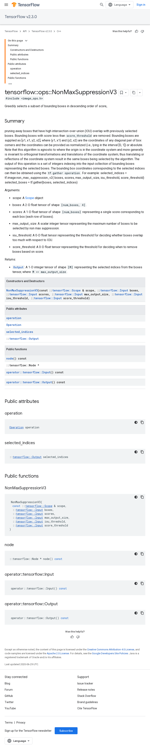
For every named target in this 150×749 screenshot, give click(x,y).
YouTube (10, 708)
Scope (29, 198)
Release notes (86, 689)
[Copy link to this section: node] (18, 545)
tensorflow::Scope (66, 290)
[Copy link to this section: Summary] (28, 121)
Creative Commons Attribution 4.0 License (110, 649)
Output (18, 267)
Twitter (9, 702)
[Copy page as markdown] (133, 92)
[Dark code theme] (136, 422)
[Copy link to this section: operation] (26, 413)
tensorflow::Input (114, 290)
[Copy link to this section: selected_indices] (39, 443)
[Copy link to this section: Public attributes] (43, 401)
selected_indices (19, 332)
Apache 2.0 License (58, 653)
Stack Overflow (86, 695)
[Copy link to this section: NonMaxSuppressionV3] (50, 488)
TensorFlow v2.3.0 (21, 16)
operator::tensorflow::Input (28, 372)
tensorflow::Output (24, 338)
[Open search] (101, 4)
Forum (9, 689)
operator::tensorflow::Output (29, 382)
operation (13, 318)
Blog (7, 683)
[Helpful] (136, 31)
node (9, 358)
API (25, 31)
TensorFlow (11, 31)
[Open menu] (6, 4)
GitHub (9, 695)
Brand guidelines (87, 702)
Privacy (20, 722)
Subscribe (66, 730)
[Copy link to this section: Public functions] (42, 476)
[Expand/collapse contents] (26, 40)
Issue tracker (85, 683)
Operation (13, 325)
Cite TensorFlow (87, 708)
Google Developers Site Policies (110, 653)
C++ (59, 31)
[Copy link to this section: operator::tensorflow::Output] (61, 604)
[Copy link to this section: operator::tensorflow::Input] (58, 574)
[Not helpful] (142, 31)
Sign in (141, 4)
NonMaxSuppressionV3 (22, 290)
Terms (9, 722)
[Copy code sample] (142, 422)
